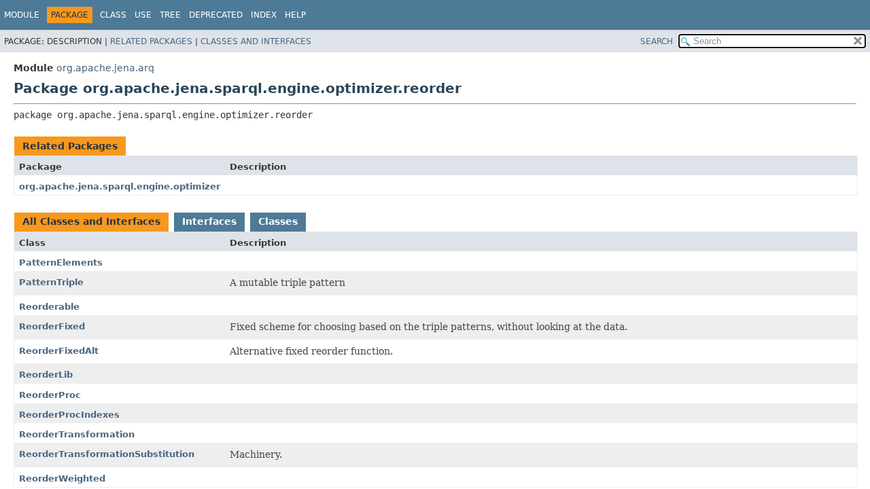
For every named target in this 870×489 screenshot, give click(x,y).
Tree (170, 15)
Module (21, 15)
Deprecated (216, 15)
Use (143, 15)
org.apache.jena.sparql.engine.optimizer (119, 186)
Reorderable (49, 307)
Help (295, 15)
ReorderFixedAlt (59, 351)
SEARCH (656, 41)
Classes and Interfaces (256, 41)
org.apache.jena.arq (105, 67)
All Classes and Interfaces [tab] (91, 221)
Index (264, 15)
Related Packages (151, 41)
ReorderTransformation (77, 434)
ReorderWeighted (62, 478)
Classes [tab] (278, 221)
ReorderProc (50, 395)
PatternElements (61, 262)
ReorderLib (46, 374)
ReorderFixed (52, 326)
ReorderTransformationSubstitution (106, 454)
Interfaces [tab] (209, 221)
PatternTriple (51, 282)
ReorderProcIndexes (69, 415)
